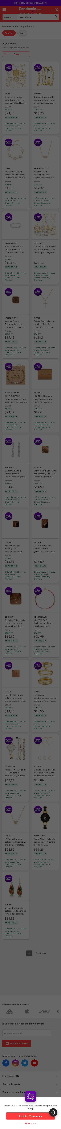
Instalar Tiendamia (30, 1115)
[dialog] (30, 1109)
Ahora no (30, 1123)
